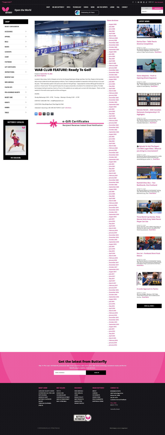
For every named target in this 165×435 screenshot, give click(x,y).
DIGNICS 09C (60, 393)
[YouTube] (138, 2)
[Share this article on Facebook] (36, 113)
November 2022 (114, 127)
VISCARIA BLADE (61, 395)
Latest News (144, 21)
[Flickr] (141, 2)
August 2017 (112, 272)
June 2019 (112, 221)
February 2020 (113, 203)
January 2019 (113, 233)
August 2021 (112, 162)
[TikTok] (146, 2)
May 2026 (112, 31)
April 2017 (112, 281)
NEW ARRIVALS (78, 391)
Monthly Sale (9, 77)
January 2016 (113, 315)
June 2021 (112, 166)
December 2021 (113, 152)
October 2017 (113, 267)
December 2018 (113, 235)
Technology (77, 7)
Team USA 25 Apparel (45, 403)
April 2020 (112, 198)
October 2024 (113, 75)
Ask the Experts (102, 7)
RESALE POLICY (78, 397)
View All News (149, 306)
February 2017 (113, 285)
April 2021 (112, 171)
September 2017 (114, 269)
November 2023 (114, 100)
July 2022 (111, 136)
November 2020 (114, 182)
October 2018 (113, 240)
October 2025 (113, 47)
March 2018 (112, 256)
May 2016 (112, 306)
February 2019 (113, 230)
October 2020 (113, 185)
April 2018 (112, 253)
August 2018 (112, 244)
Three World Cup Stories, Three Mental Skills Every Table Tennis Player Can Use (149, 219)
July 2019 (111, 219)
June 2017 (112, 276)
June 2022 (112, 139)
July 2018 (111, 246)
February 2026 (113, 38)
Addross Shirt (43, 397)
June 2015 (112, 331)
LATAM (112, 7)
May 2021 (112, 168)
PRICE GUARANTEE (97, 399)
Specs (68, 7)
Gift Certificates (10, 67)
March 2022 (112, 146)
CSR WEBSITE (96, 395)
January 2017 (113, 288)
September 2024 (114, 77)
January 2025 (113, 68)
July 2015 (111, 329)
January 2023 (113, 123)
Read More (158, 52)
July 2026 (111, 26)
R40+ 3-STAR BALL (62, 401)
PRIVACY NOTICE (79, 403)
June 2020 (112, 194)
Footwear (8, 62)
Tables (7, 112)
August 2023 (112, 107)
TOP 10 (59, 391)
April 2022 (112, 143)
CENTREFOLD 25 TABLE (63, 397)
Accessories (9, 32)
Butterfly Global (115, 409)
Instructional (9, 72)
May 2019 (112, 223)
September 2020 (114, 187)
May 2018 (112, 251)
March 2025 (112, 63)
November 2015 (114, 320)
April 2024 (112, 88)
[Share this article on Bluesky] (52, 113)
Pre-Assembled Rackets (12, 92)
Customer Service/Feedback (118, 399)
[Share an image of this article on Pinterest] (40, 113)
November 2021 (114, 155)
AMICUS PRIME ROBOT (63, 399)
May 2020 (112, 196)
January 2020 (113, 205)
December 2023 (113, 97)
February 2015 (113, 340)
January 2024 (113, 95)
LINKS (76, 395)
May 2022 (112, 141)
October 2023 (113, 102)
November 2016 (114, 292)
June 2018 (112, 249)
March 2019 (112, 228)
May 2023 (112, 114)
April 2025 (112, 61)
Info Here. (68, 108)
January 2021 (113, 178)
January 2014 (113, 345)
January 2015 (113, 343)
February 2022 (113, 148)
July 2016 (111, 301)
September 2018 (114, 242)
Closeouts (8, 52)
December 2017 (113, 262)
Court (7, 57)
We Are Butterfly (58, 7)
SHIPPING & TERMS (97, 401)
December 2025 (113, 43)
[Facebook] (133, 2)
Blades (7, 47)
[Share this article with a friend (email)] (48, 113)
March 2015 (112, 338)
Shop (48, 7)
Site (146, 8)
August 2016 (112, 299)
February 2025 (113, 65)
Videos (86, 7)
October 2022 (113, 130)
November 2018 (114, 237)
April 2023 (112, 116)
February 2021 (113, 175)
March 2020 (112, 201)
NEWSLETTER (78, 401)
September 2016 (114, 297)
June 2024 (112, 84)
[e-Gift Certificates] (70, 123)
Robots (7, 102)
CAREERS (94, 393)
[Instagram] (144, 2)
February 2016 (113, 313)
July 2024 (111, 81)
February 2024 (113, 93)
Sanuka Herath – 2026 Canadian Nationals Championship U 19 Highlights (149, 112)
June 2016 (112, 304)
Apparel (7, 37)
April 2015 (112, 336)
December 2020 (113, 180)
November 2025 (114, 45)
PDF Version (15, 158)
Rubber (7, 107)
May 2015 (112, 333)
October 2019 (113, 212)
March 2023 (112, 118)
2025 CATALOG (78, 393)
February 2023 (113, 120)
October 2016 (113, 294)
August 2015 (112, 327)
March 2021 (112, 173)
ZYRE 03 (41, 405)
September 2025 (114, 49)
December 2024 (113, 70)
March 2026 (112, 36)
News (92, 7)
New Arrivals (9, 82)
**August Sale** (7, 2)
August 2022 (112, 134)
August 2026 (112, 24)
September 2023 (114, 104)
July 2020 (111, 191)
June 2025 (112, 56)
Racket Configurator (12, 26)
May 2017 (112, 278)
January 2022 (113, 150)
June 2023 (112, 111)
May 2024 (112, 86)
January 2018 (113, 260)
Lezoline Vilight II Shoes (46, 391)
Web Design (113, 428)
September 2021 (114, 159)
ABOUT (94, 391)
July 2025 (111, 54)
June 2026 (112, 29)
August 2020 (112, 189)
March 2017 (112, 283)
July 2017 (111, 274)
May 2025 (112, 59)
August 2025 (112, 52)
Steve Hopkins (41, 76)
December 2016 (113, 290)
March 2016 (112, 311)
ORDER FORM (96, 397)
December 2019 (113, 207)
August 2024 (112, 79)
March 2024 (112, 91)
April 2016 (112, 308)
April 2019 (112, 226)
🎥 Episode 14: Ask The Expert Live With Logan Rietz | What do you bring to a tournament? (149, 148)
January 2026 (113, 40)
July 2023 (111, 109)
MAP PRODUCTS (79, 399)
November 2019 (114, 210)
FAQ (118, 7)
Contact (124, 7)
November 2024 (114, 72)
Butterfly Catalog (16, 122)
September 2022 (114, 132)
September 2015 (114, 324)
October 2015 (113, 322)
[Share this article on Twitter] (44, 113)
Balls (6, 42)
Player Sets (8, 87)
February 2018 (113, 258)
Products (157, 8)
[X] (136, 2)
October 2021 (113, 157)
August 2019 (112, 217)
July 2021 (111, 164)
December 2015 (113, 317)
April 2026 (112, 33)
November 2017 (114, 265)
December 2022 (113, 125)
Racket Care (9, 97)
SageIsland (124, 428)
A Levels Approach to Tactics (147, 289)
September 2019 (114, 214)
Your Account (159, 2)
